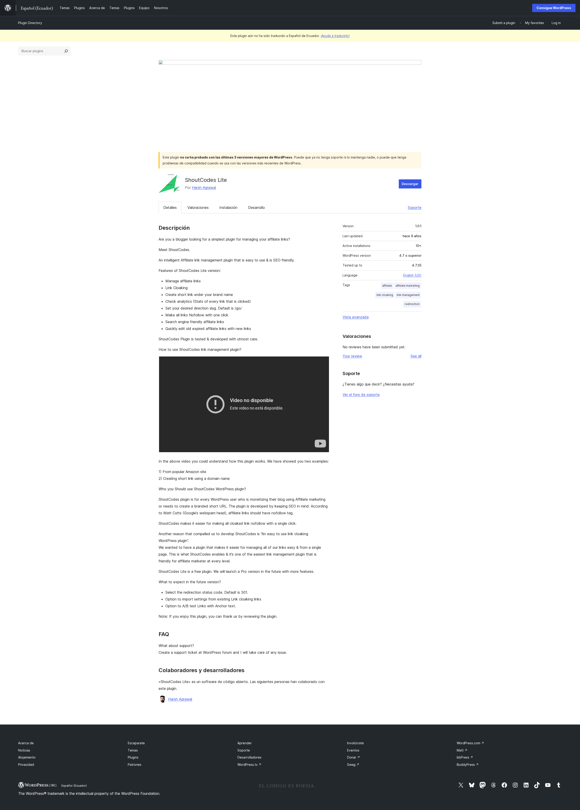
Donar (353, 757)
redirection (412, 304)
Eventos (353, 750)
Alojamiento (27, 757)
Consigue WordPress (553, 8)
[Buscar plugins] (66, 51)
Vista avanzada (356, 317)
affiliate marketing (408, 285)
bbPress (465, 757)
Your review (352, 356)
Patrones (134, 764)
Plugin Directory (30, 23)
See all (416, 356)
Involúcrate (355, 743)
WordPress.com (470, 743)
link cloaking (385, 295)
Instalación (228, 207)
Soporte (414, 207)
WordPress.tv (249, 764)
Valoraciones (198, 207)
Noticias (24, 750)
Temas (133, 750)
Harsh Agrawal (204, 187)
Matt (462, 750)
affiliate (387, 285)
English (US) (412, 275)
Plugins (133, 757)
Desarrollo (256, 207)
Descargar (410, 184)
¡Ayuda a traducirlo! (335, 36)
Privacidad (26, 764)
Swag (353, 764)
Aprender (244, 743)
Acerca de (26, 743)
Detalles (170, 207)
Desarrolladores (249, 757)
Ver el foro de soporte (361, 394)
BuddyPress (468, 764)
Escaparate (136, 743)
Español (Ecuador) (74, 785)
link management (408, 295)
